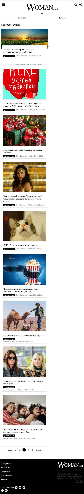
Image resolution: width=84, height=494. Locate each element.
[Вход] (80, 4)
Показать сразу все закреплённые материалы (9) (24, 64)
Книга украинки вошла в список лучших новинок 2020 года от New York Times (22, 104)
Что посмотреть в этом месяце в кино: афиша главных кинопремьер (21, 290)
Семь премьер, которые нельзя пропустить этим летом (23, 382)
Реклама (4, 479)
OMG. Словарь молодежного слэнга (20, 245)
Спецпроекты (7, 463)
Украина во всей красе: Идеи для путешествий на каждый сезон (18, 50)
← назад (9, 450)
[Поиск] (75, 4)
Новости (22, 17)
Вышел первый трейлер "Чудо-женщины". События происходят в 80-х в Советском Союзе (23, 199)
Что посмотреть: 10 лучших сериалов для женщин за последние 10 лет (22, 430)
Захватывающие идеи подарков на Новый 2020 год (22, 151)
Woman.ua (61, 474)
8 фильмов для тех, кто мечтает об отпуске (23, 335)
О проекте (5, 471)
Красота (62, 17)
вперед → (39, 450)
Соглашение (6, 475)
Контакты (5, 467)
